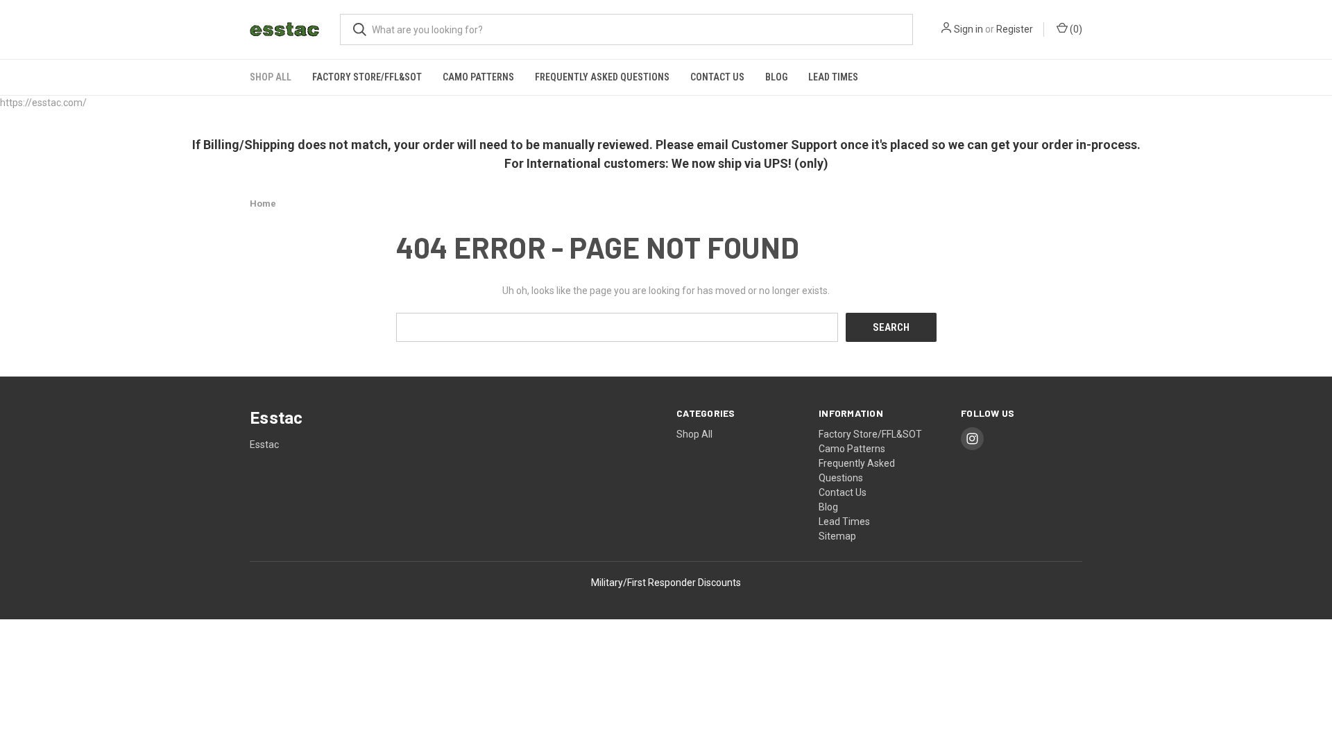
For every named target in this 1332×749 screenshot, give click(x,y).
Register (1014, 29)
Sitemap (837, 536)
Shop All (270, 77)
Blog (776, 77)
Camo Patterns (478, 77)
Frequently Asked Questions (602, 77)
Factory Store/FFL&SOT (367, 77)
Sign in (968, 29)
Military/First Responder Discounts (666, 582)
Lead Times (833, 77)
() (1075, 29)
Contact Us (717, 77)
